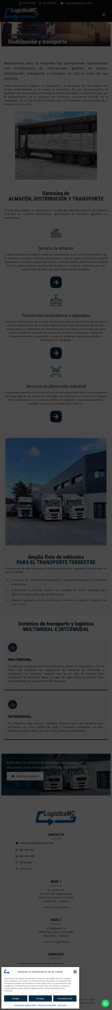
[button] (75, 971)
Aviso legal (62, 1005)
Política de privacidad (47, 1005)
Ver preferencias (65, 998)
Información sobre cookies (25, 1005)
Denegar (40, 998)
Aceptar (15, 998)
